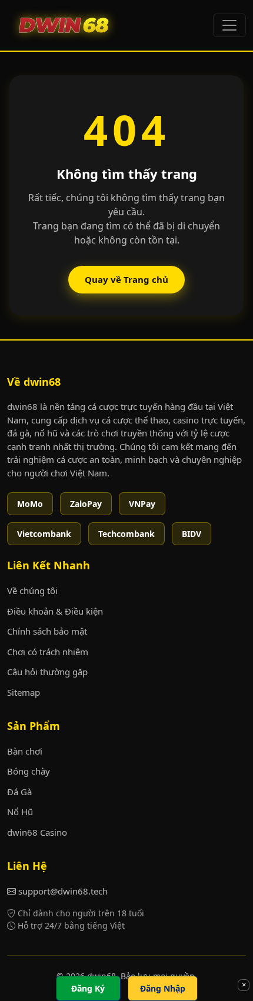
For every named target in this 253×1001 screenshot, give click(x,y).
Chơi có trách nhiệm (47, 652)
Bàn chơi (24, 751)
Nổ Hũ (20, 812)
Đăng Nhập (162, 988)
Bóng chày (28, 771)
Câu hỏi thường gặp (47, 672)
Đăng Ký (88, 988)
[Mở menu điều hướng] (229, 25)
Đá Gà (19, 792)
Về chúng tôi (32, 590)
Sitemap (23, 692)
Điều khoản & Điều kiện (55, 611)
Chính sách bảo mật (47, 631)
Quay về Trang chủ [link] (126, 279)
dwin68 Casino (37, 832)
